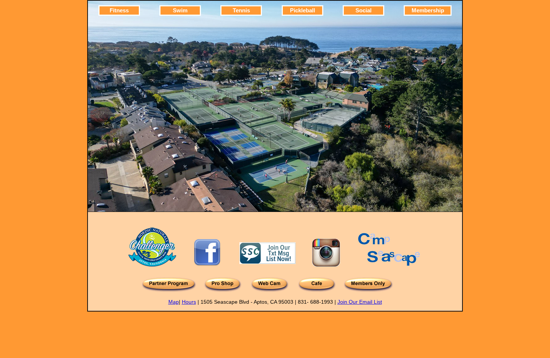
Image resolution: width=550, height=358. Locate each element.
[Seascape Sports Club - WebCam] (270, 290)
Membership (428, 10)
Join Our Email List (359, 302)
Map (173, 302)
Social (363, 10)
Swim (180, 10)
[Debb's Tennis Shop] (223, 290)
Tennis (241, 10)
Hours (189, 302)
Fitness (119, 10)
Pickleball (302, 10)
